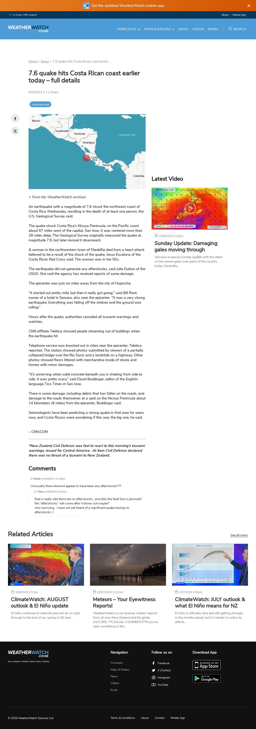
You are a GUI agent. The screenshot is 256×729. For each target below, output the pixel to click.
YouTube (163, 685)
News (183, 29)
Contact (160, 718)
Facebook (164, 663)
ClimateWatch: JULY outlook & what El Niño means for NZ (210, 602)
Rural (213, 29)
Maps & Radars (157, 29)
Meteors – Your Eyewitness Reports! (124, 602)
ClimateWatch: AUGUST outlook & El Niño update (40, 602)
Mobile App (239, 15)
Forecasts (126, 29)
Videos (198, 29)
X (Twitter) (164, 670)
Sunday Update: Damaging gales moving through (186, 246)
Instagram (164, 677)
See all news (239, 535)
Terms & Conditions (123, 718)
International (40, 104)
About (224, 15)
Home (33, 61)
